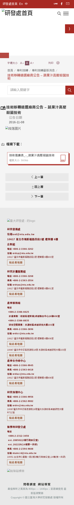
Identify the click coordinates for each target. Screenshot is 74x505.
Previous (10, 128)
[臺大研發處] (21, 220)
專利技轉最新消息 (43, 70)
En (21, 3)
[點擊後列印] (58, 63)
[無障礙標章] (15, 470)
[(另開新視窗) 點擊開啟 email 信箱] (68, 4)
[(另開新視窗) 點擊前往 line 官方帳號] (56, 4)
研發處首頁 (10, 3)
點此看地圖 (16, 262)
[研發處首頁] (17, 12)
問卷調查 (29, 484)
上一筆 (38, 177)
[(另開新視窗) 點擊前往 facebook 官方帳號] (62, 4)
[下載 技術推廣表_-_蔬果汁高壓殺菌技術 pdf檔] (63, 158)
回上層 (38, 186)
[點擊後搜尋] (59, 14)
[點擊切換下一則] (69, 28)
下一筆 (38, 196)
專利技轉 (22, 70)
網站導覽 (44, 484)
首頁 (10, 70)
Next (63, 128)
